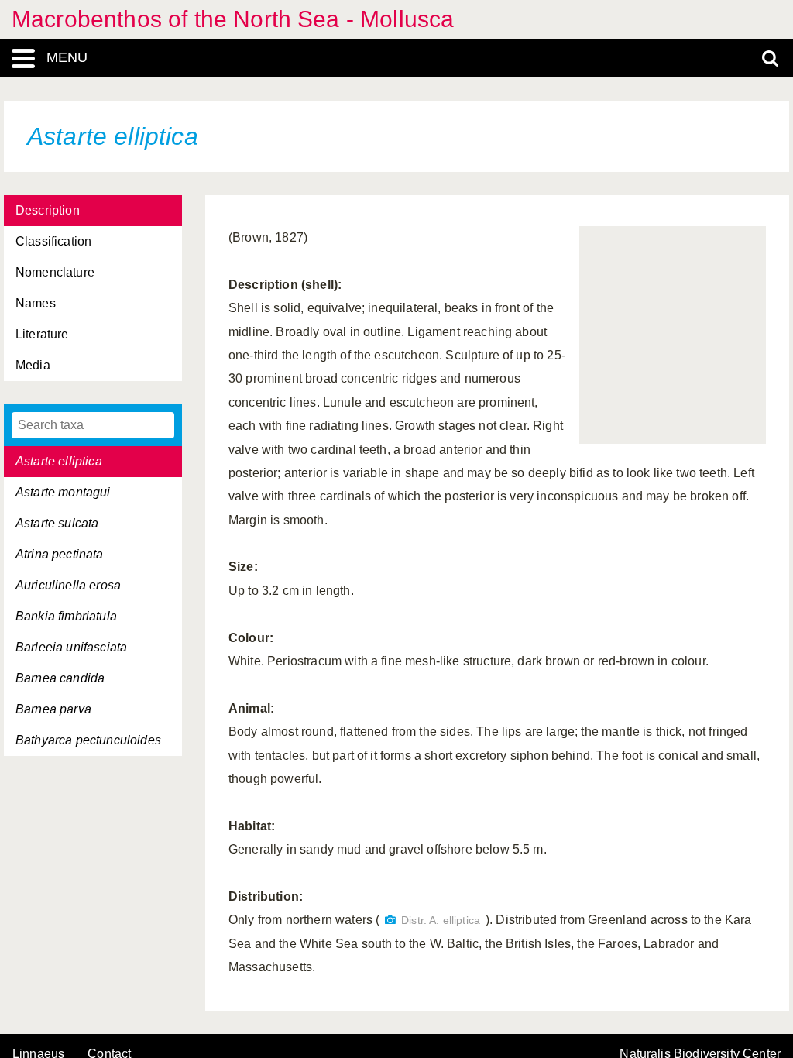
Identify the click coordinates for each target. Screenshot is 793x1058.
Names (35, 303)
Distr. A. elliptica (440, 920)
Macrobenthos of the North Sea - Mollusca (233, 19)
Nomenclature (54, 272)
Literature (42, 334)
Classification (53, 241)
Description (47, 210)
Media (32, 365)
